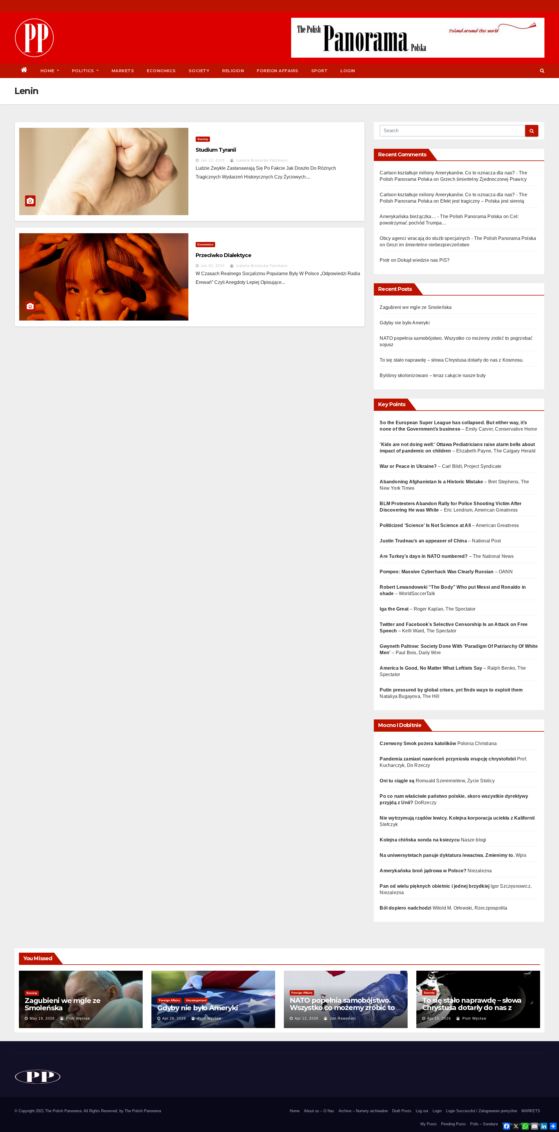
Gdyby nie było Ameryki (404, 322)
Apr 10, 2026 (439, 1018)
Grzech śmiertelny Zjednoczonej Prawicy (483, 179)
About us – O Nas (319, 1111)
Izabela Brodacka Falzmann (261, 160)
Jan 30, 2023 (213, 266)
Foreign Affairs (277, 70)
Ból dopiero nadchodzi (405, 907)
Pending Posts (453, 1124)
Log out (422, 1111)
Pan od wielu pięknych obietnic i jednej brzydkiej (434, 886)
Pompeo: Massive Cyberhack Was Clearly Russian (436, 571)
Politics (83, 70)
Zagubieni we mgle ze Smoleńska (416, 307)
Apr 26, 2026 (174, 1018)
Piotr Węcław (77, 1018)
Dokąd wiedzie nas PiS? (423, 260)
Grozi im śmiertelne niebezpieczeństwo (427, 244)
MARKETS (530, 1111)
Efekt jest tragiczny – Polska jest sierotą (482, 201)
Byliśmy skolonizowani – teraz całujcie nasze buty (433, 375)
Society (199, 70)
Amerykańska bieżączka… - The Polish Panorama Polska (441, 216)
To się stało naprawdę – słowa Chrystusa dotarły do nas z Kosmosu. (451, 360)
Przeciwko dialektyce (223, 255)
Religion (233, 70)
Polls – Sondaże (484, 1124)
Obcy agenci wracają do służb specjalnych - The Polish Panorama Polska (458, 238)
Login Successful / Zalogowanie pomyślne (481, 1111)
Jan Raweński (342, 1018)
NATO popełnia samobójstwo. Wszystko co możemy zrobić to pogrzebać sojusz (342, 1007)
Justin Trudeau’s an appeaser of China (423, 540)
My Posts (428, 1124)
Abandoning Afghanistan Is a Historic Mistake (431, 481)
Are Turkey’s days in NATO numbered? (424, 556)
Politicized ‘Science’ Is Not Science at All (425, 525)
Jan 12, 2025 (213, 160)
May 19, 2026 (42, 1018)
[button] (542, 70)
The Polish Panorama (143, 1111)
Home (48, 70)
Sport (319, 70)
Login (347, 70)
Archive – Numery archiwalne (363, 1111)
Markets (123, 70)
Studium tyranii (216, 150)
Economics (161, 70)
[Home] (24, 70)
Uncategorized (196, 1000)
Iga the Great (394, 608)
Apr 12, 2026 (307, 1018)
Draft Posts (401, 1111)
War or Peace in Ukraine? (409, 466)
